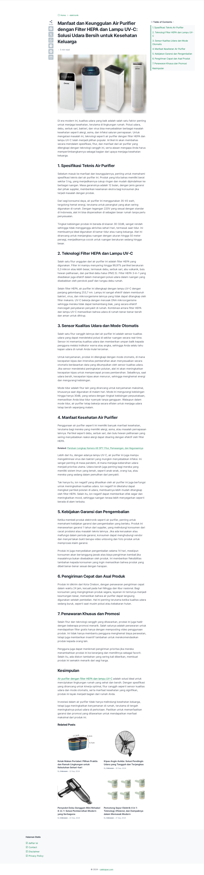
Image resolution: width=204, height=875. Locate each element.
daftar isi (33, 843)
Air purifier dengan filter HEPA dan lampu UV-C (85, 678)
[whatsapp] (50, 40)
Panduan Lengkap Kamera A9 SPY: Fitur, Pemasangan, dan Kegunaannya (105, 448)
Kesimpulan (158, 68)
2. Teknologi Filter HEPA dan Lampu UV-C (172, 34)
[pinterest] (50, 51)
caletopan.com (106, 869)
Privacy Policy (35, 855)
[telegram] (50, 45)
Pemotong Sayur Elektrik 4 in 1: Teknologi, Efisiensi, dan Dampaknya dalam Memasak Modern (123, 810)
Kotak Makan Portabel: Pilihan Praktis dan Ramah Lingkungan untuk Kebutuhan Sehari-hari (78, 764)
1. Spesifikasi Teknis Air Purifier (167, 27)
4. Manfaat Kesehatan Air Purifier (168, 48)
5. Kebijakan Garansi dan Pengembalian (172, 53)
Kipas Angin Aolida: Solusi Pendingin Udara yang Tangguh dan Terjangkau (124, 763)
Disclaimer (34, 851)
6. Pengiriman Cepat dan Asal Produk (171, 58)
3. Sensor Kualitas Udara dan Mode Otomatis (170, 42)
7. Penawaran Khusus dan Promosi (169, 63)
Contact (32, 847)
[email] (50, 57)
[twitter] (50, 34)
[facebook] (50, 28)
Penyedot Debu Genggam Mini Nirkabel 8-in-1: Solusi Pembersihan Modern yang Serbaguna (79, 810)
